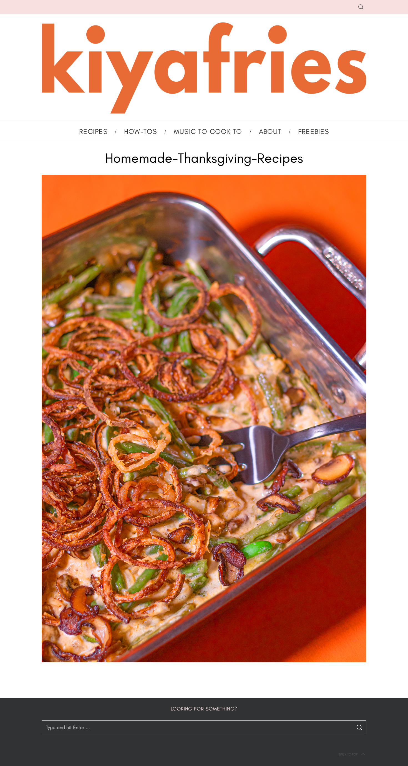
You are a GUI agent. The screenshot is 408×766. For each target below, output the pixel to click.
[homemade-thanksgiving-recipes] (204, 660)
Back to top (348, 754)
